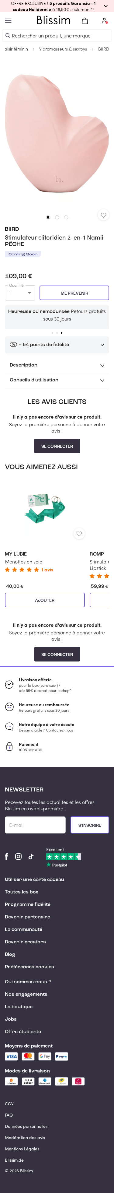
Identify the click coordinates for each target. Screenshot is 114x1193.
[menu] (8, 21)
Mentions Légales (22, 1149)
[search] (7, 35)
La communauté (23, 929)
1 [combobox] (10, 292)
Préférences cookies (29, 967)
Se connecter (57, 446)
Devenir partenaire (27, 917)
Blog (10, 954)
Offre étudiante (23, 1032)
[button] (57, 6)
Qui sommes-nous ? (28, 982)
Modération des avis (25, 1137)
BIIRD (12, 229)
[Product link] (45, 525)
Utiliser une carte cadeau (34, 879)
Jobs (11, 1019)
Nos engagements (26, 994)
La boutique (19, 1007)
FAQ (9, 1115)
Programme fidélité (27, 904)
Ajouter (44, 600)
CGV (9, 1104)
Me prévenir (74, 293)
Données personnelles (26, 1126)
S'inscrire (89, 825)
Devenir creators (25, 942)
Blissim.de (14, 1160)
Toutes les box (21, 892)
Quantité (16, 285)
